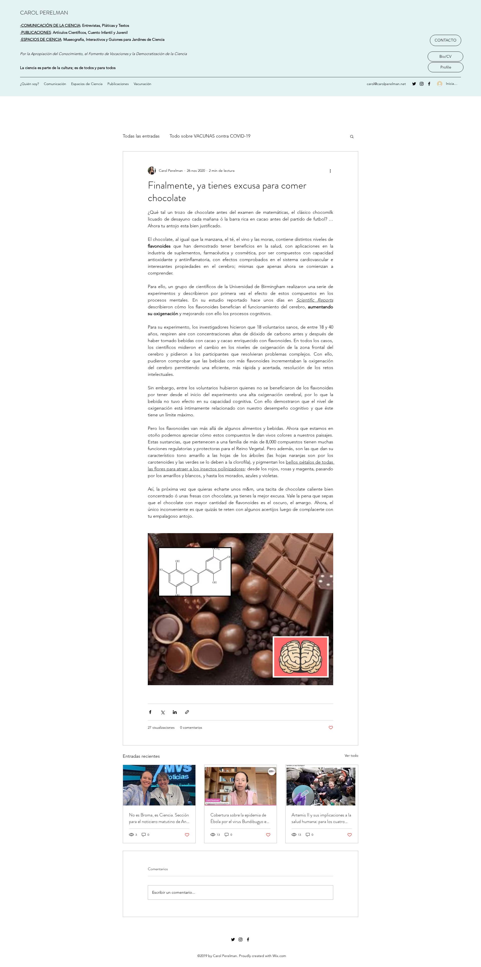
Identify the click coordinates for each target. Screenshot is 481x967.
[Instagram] (421, 83)
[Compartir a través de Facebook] (150, 712)
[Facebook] (429, 83)
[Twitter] (414, 83)
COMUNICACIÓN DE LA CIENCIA (50, 25)
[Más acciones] (330, 171)
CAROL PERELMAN (44, 13)
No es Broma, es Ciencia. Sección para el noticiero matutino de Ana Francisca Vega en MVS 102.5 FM (159, 818)
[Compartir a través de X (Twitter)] (162, 712)
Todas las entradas (141, 136)
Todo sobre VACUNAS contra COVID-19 (210, 136)
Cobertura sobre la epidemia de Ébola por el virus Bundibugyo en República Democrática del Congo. (239, 818)
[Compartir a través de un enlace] (187, 712)
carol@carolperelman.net (386, 84)
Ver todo (351, 755)
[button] (351, 136)
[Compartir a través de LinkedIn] (174, 712)
